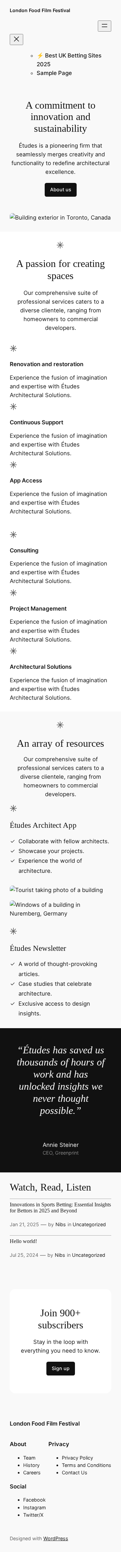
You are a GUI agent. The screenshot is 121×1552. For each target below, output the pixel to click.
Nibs (60, 1224)
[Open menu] (104, 26)
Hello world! (23, 1241)
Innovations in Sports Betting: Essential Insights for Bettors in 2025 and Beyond (60, 1207)
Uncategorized (89, 1224)
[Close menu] (16, 39)
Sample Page (54, 73)
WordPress (55, 1538)
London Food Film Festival (40, 10)
